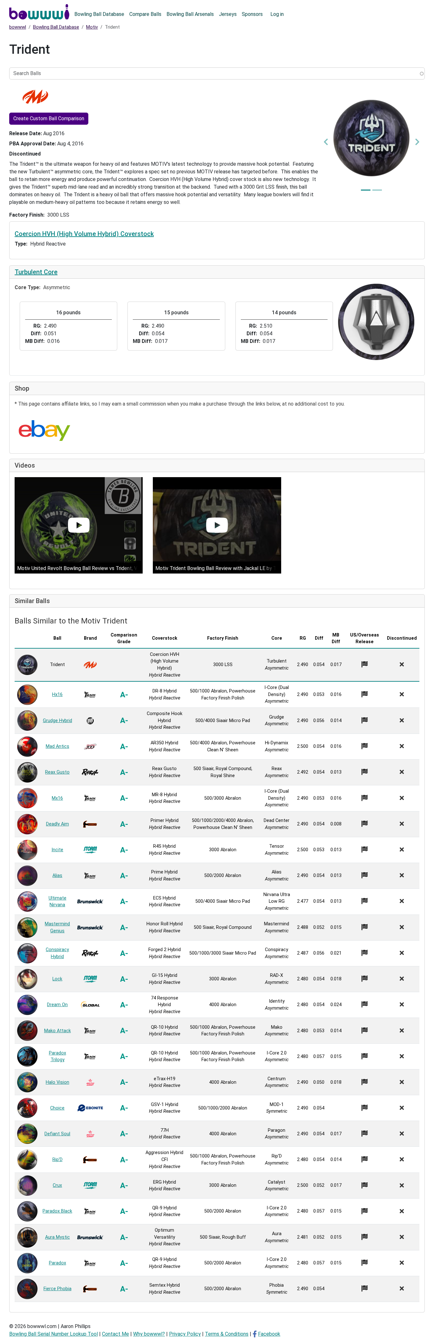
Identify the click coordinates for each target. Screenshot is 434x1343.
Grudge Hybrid (57, 720)
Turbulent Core (36, 272)
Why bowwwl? (149, 1334)
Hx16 (57, 694)
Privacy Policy (185, 1334)
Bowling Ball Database (99, 14)
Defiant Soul (57, 1134)
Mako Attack (57, 1030)
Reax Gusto (57, 772)
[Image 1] (365, 190)
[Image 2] (377, 190)
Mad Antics (57, 746)
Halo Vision (57, 1082)
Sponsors (252, 14)
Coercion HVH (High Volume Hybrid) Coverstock (84, 234)
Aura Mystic (57, 1237)
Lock (57, 979)
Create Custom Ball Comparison (48, 118)
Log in (277, 14)
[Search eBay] (44, 430)
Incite (57, 849)
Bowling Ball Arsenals (190, 14)
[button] (325, 142)
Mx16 (57, 798)
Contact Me (115, 1334)
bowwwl (17, 27)
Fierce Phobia (57, 1288)
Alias (57, 875)
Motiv (92, 27)
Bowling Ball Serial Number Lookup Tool (53, 1334)
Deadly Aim (57, 824)
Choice (57, 1108)
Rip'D (57, 1159)
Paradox (57, 1263)
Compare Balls (145, 14)
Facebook (269, 1334)
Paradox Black (57, 1211)
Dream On (57, 1004)
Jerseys (228, 14)
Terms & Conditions (226, 1334)
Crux (57, 1185)
